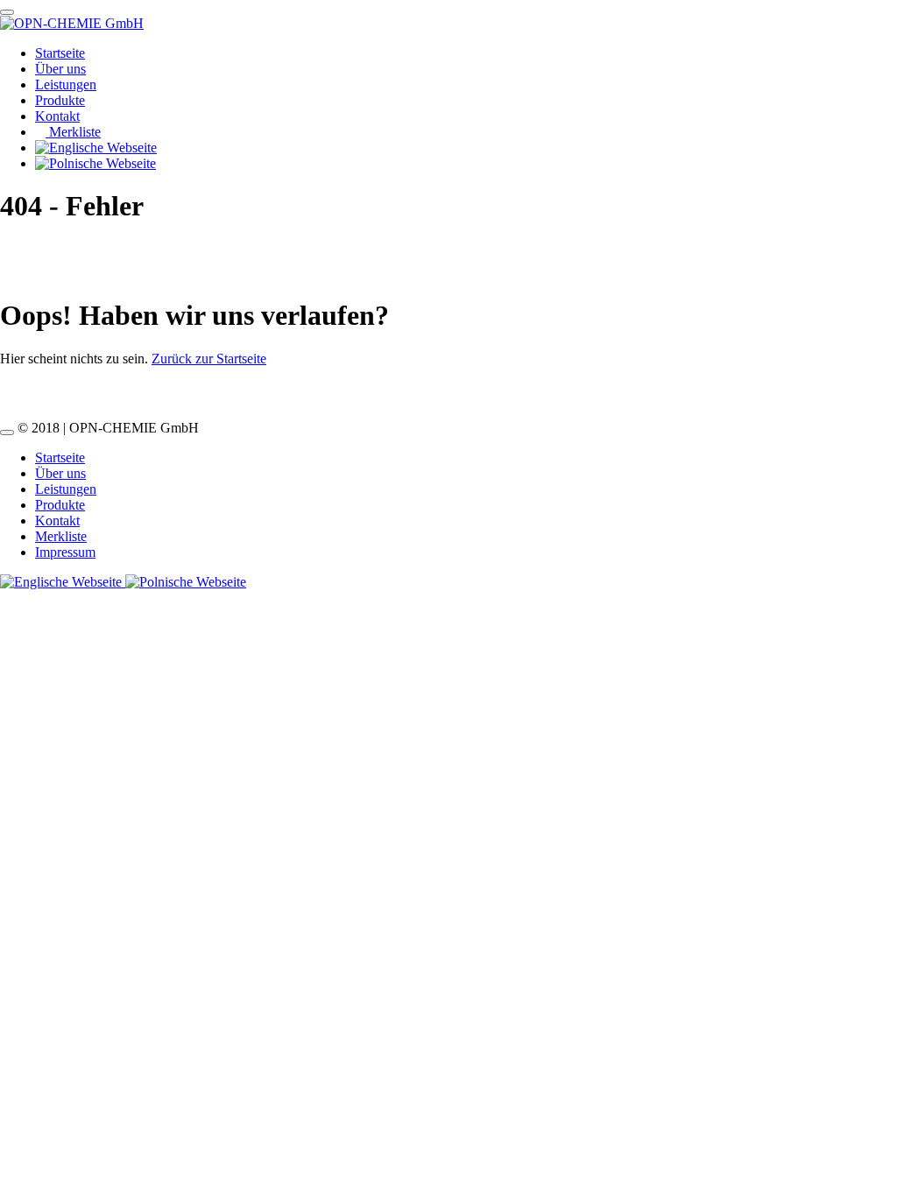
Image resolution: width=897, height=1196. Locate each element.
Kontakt (57, 116)
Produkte (60, 100)
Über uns (60, 68)
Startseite (60, 53)
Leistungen (65, 84)
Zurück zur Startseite (209, 358)
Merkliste (73, 131)
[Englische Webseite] (62, 581)
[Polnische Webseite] (185, 581)
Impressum (65, 552)
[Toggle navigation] (7, 12)
